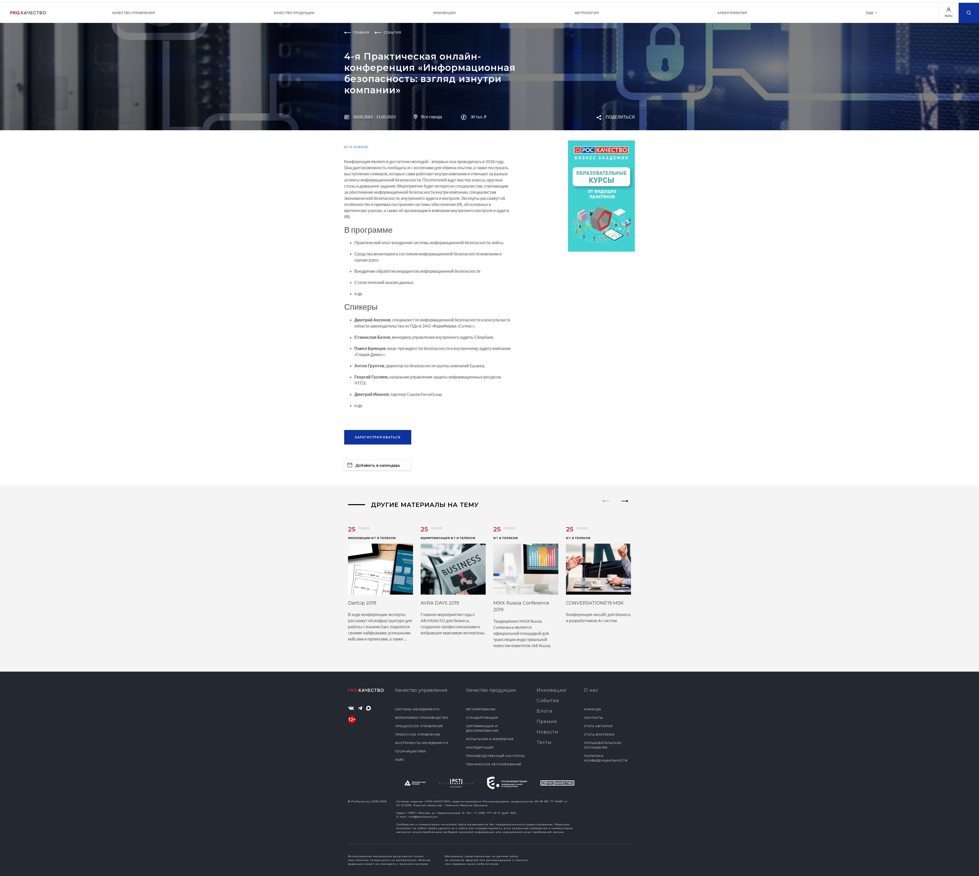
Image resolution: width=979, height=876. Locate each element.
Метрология (587, 13)
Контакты (593, 718)
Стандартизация (482, 718)
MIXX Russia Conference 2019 (521, 606)
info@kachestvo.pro (423, 816)
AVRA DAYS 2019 (440, 603)
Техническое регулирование (493, 764)
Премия (547, 721)
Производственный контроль (495, 756)
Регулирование (481, 709)
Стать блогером (599, 734)
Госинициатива (410, 751)
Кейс (399, 760)
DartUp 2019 (362, 603)
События (548, 700)
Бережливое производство (421, 718)
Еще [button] (870, 13)
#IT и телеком (356, 147)
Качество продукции (294, 13)
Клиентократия (732, 13)
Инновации (444, 13)
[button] (625, 505)
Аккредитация (480, 747)
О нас (591, 690)
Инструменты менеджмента (421, 743)
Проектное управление (417, 734)
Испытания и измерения (489, 739)
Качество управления (133, 13)
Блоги (544, 711)
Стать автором (598, 726)
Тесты (544, 742)
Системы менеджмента (417, 709)
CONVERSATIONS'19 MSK (595, 603)
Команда (592, 709)
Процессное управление (419, 726)
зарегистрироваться (378, 437)
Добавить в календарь (377, 465)
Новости (547, 732)
